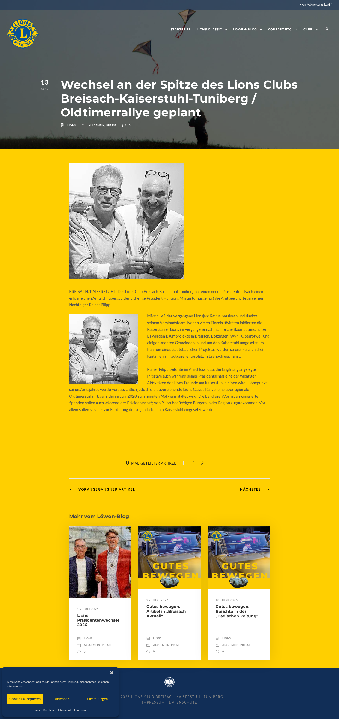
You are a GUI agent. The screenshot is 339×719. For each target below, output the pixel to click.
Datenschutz (64, 710)
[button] (111, 673)
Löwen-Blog (245, 29)
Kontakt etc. (280, 29)
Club (308, 29)
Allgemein (96, 125)
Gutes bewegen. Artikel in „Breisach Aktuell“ (166, 611)
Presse (111, 125)
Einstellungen (97, 699)
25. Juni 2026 (157, 600)
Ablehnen (62, 699)
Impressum (80, 710)
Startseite (181, 29)
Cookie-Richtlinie (43, 710)
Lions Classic (209, 29)
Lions (71, 125)
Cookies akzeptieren (25, 699)
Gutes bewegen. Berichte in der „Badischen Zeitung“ (237, 611)
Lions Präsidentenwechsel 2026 (98, 620)
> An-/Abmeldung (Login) (315, 4)
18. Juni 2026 (227, 600)
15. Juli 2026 (88, 609)
